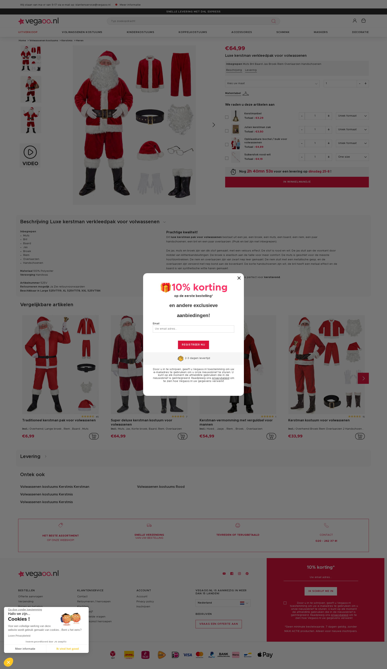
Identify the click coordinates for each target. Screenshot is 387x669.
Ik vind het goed (67, 648)
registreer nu (193, 344)
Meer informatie (25, 648)
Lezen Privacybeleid (19, 635)
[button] (8, 662)
